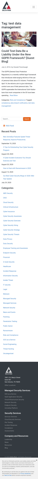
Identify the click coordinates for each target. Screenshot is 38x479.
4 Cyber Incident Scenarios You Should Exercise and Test (17, 159)
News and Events (9, 312)
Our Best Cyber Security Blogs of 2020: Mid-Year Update (18, 177)
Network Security (9, 308)
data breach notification (19, 103)
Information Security (10, 276)
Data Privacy (7, 239)
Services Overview (11, 417)
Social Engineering (9, 344)
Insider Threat (8, 280)
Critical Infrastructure (10, 207)
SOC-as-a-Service (9, 340)
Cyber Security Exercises (11, 221)
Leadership (8, 439)
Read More (14, 95)
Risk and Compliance (17, 100)
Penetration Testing (10, 321)
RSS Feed (10, 126)
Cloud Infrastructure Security (14, 400)
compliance (6, 103)
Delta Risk (13, 457)
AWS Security (8, 193)
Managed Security (9, 299)
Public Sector (8, 326)
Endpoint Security (9, 253)
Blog (6, 448)
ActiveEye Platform (11, 408)
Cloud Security (8, 202)
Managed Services (9, 303)
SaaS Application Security (13, 397)
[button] (36, 460)
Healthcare (7, 266)
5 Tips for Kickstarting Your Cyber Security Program (18, 148)
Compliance (9, 428)
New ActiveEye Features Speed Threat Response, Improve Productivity (16, 138)
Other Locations (10, 385)
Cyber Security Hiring (10, 225)
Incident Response (9, 271)
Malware (6, 294)
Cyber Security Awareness (12, 216)
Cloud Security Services (13, 419)
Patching (6, 317)
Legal (5, 289)
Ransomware (8, 331)
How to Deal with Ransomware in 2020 (17, 168)
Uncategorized (8, 353)
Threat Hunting (8, 349)
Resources (8, 445)
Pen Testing (9, 422)
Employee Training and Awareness (15, 248)
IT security (7, 285)
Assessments (9, 431)
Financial (6, 257)
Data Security (8, 244)
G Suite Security (8, 262)
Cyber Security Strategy (11, 230)
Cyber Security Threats (11, 234)
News (7, 442)
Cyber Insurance (9, 211)
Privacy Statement (25, 473)
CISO (5, 198)
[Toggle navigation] (33, 7)
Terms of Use (7, 475)
